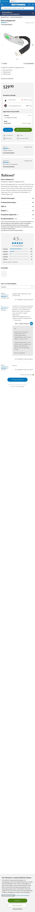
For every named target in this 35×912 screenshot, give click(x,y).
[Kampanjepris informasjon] (27, 100)
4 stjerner (5, 251)
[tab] (5, 1)
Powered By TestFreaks (26, 374)
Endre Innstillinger (17, 909)
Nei (30, 299)
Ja (27, 299)
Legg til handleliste (29, 63)
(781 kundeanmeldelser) (6, 24)
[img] (32, 44)
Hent (9, 129)
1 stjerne (5, 259)
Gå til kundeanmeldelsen (8, 152)
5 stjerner (5, 249)
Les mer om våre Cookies (8, 895)
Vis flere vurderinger (17, 379)
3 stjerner (5, 254)
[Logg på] (29, 5)
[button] (4, 274)
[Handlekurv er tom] (33, 5)
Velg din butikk (7, 123)
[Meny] (2, 5)
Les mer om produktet (7, 78)
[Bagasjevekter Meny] (10, 17)
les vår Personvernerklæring (22, 895)
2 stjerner (5, 256)
